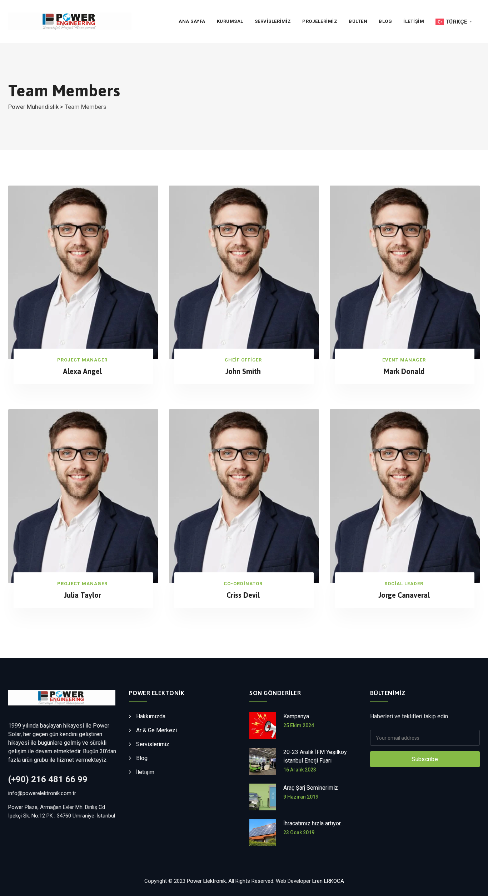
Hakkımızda (150, 716)
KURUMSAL (230, 21)
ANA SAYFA (192, 21)
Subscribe (425, 759)
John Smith (243, 371)
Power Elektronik (206, 881)
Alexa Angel (82, 371)
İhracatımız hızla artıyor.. (313, 823)
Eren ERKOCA (328, 881)
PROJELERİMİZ (319, 21)
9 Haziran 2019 (300, 797)
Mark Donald (404, 371)
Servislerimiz (273, 21)
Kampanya (296, 716)
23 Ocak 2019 (298, 832)
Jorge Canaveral (404, 595)
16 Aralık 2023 (299, 770)
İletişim (145, 772)
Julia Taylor (82, 595)
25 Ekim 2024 (298, 725)
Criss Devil (243, 595)
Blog (142, 758)
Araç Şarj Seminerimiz (310, 787)
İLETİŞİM (413, 21)
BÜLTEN (358, 21)
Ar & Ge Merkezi (156, 730)
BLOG (385, 21)
